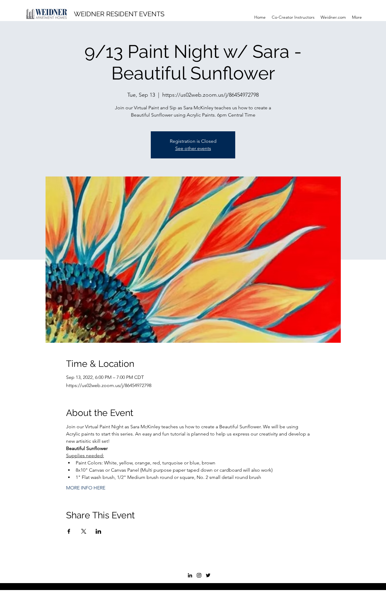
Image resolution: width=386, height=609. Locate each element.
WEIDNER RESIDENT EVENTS (119, 14)
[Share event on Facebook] (69, 531)
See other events (193, 148)
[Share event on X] (84, 531)
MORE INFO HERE (85, 488)
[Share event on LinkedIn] (98, 531)
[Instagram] (199, 575)
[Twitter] (208, 575)
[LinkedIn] (190, 575)
